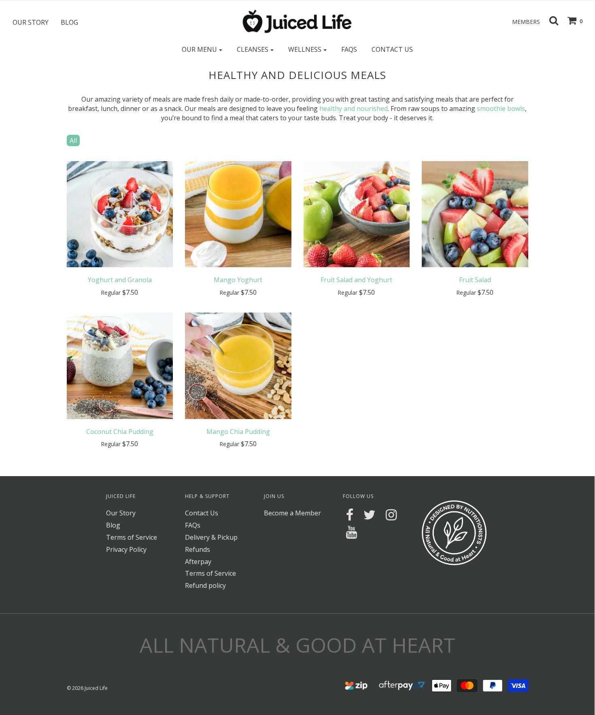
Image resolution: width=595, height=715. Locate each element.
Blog (69, 22)
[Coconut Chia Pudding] (120, 365)
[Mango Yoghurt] (238, 213)
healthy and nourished (353, 108)
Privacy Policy (126, 549)
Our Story (31, 22)
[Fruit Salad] (475, 213)
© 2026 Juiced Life (87, 688)
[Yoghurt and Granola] (120, 213)
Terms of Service (131, 537)
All (73, 140)
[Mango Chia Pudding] (238, 365)
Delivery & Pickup (211, 537)
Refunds (197, 549)
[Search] (549, 20)
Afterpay (198, 561)
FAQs (349, 49)
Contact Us (392, 49)
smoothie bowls (501, 108)
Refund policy (205, 585)
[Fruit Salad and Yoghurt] (357, 213)
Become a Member (292, 513)
